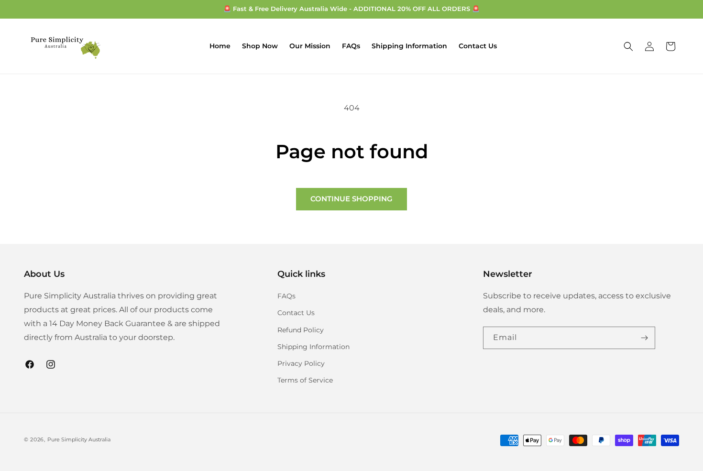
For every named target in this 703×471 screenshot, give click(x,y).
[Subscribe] (644, 338)
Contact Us (296, 312)
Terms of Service (305, 380)
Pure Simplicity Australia (78, 439)
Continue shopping (351, 198)
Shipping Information (313, 346)
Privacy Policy (301, 363)
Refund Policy (300, 330)
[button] (628, 46)
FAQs (286, 296)
